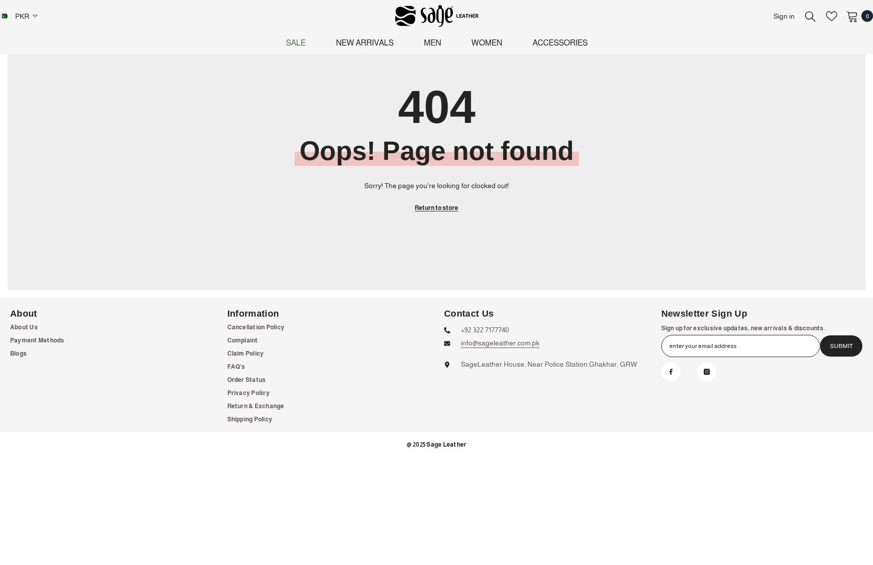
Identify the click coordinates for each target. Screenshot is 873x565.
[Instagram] (706, 371)
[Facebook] (671, 371)
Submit (841, 346)
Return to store (436, 207)
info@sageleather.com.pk (500, 343)
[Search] (810, 16)
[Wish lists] (831, 16)
